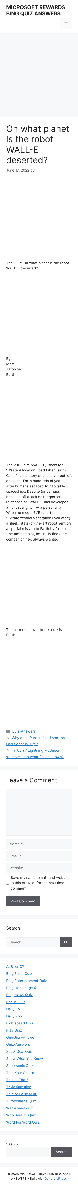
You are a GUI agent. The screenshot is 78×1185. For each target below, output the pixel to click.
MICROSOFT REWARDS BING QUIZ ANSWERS (35, 10)
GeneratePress (56, 1178)
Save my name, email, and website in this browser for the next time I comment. (40, 883)
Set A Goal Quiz (19, 1051)
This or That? (17, 1080)
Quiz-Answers (24, 731)
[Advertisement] (39, 76)
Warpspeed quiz (19, 1108)
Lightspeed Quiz (19, 1023)
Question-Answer (21, 1037)
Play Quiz (14, 1030)
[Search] (66, 942)
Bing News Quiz (19, 995)
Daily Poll (13, 1009)
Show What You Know (24, 1059)
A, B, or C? (15, 966)
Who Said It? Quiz (21, 1115)
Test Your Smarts (20, 1073)
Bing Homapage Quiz (23, 988)
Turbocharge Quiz (21, 1101)
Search (12, 1144)
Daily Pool (14, 1016)
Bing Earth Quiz (19, 974)
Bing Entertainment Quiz (26, 981)
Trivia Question (18, 1087)
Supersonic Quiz (19, 1066)
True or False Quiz (21, 1094)
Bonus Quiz (15, 1002)
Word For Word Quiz (23, 1122)
